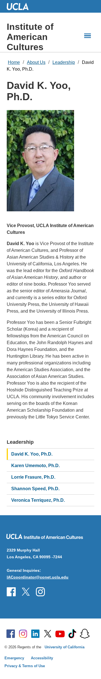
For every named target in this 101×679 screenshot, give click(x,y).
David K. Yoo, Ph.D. (31, 454)
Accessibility (42, 658)
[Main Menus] (87, 35)
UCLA (20, 6)
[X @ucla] (48, 634)
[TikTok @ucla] (72, 634)
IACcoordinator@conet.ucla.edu (37, 577)
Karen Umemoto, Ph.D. (35, 465)
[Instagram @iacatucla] (26, 592)
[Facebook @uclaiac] (11, 592)
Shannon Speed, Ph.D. (35, 488)
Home (14, 62)
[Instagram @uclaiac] (40, 592)
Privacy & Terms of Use (24, 666)
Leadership (63, 62)
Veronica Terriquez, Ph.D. (38, 500)
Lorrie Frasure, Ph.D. (33, 477)
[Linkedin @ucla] (35, 634)
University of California (64, 647)
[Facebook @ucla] (10, 634)
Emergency (14, 658)
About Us (36, 62)
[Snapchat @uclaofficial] (85, 634)
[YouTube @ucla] (60, 634)
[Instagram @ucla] (23, 634)
